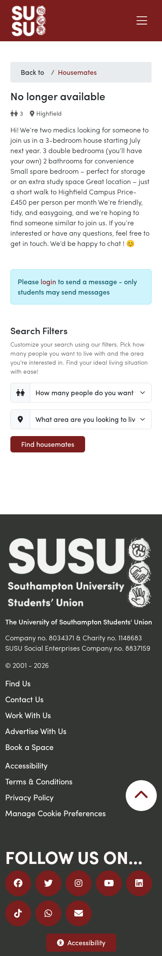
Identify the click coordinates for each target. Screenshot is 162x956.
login (48, 281)
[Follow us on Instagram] (79, 883)
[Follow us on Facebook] (18, 883)
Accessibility (86, 942)
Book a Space (29, 746)
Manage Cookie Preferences (55, 813)
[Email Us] (79, 913)
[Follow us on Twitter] (48, 883)
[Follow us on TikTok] (18, 913)
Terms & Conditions (39, 781)
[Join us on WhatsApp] (48, 913)
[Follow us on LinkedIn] (139, 883)
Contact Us (24, 699)
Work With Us (28, 715)
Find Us (18, 683)
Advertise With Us (36, 730)
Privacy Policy (29, 797)
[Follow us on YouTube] (109, 883)
